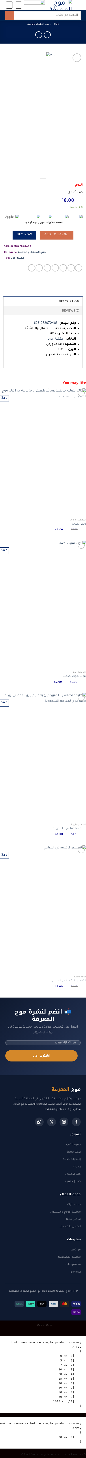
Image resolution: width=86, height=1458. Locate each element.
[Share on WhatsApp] (78, 268)
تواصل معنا (73, 1219)
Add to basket (56, 235)
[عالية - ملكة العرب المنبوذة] (43, 757)
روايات (77, 1166)
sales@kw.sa (73, 1264)
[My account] (9, 5)
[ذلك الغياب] (43, 452)
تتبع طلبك (74, 1204)
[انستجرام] (64, 1122)
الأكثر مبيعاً (74, 1152)
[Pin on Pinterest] (47, 268)
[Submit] (9, 15)
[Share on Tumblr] (39, 268)
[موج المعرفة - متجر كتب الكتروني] (61, 5)
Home (56, 24)
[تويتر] (51, 1122)
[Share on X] (63, 268)
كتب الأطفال (73, 1174)
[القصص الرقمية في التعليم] (43, 909)
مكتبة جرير (17, 258)
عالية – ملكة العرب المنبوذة (69, 828)
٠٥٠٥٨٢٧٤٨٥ (75, 1272)
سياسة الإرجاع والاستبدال (65, 1212)
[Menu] (78, 5)
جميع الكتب (73, 1144)
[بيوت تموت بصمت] (43, 605)
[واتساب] (39, 1122)
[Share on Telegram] (31, 268)
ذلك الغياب (79, 524)
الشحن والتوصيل (70, 1226)
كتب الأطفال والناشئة (38, 24)
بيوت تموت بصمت (74, 676)
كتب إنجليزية (73, 1181)
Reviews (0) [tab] (70, 310)
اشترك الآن (41, 1056)
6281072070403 (46, 323)
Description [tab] (69, 301)
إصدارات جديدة (72, 1159)
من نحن (76, 1250)
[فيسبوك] (76, 1122)
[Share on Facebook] (71, 268)
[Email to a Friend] (55, 268)
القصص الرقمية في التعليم (69, 980)
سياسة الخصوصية (69, 1257)
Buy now (24, 235)
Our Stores (44, 1325)
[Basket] (18, 5)
